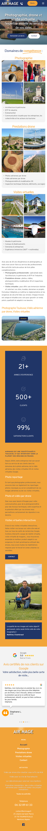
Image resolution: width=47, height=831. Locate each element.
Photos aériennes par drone (15, 176)
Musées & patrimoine (13, 241)
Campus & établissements (15, 244)
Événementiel (10, 113)
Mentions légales (23, 820)
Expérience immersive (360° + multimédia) (22, 250)
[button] (43, 3)
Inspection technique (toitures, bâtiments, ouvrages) (25, 184)
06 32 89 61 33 (23, 805)
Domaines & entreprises (14, 247)
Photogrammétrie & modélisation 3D (19, 181)
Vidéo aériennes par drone (15, 179)
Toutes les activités (23, 794)
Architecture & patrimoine (15, 107)
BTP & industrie (11, 110)
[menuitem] (23, 745)
